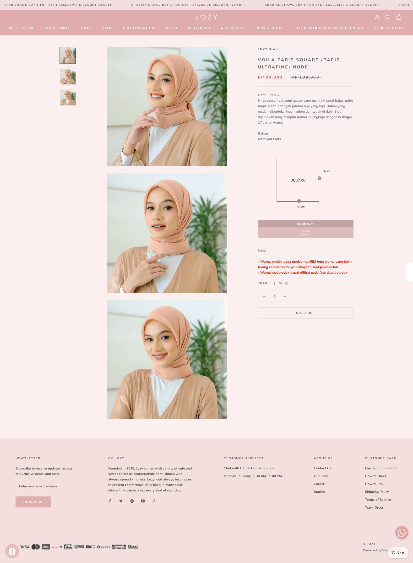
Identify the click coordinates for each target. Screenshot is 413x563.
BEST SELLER (21, 28)
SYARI (107, 28)
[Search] (388, 17)
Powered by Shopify (378, 550)
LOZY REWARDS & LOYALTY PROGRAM (328, 28)
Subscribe (33, 502)
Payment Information (381, 468)
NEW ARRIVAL (270, 28)
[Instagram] (132, 500)
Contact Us (322, 468)
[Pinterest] (286, 283)
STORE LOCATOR (389, 28)
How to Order (375, 476)
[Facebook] (274, 283)
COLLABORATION (138, 28)
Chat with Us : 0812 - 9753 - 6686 (250, 468)
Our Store (321, 476)
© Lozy (369, 544)
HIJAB (86, 28)
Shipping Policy (377, 492)
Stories (319, 492)
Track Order (374, 507)
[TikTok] (154, 500)
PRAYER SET (199, 28)
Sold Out (305, 313)
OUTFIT (171, 28)
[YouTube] (143, 500)
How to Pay (374, 484)
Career (319, 484)
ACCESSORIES (234, 28)
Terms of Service (378, 499)
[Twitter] (280, 283)
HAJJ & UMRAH (57, 28)
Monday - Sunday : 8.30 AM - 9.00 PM (253, 476)
